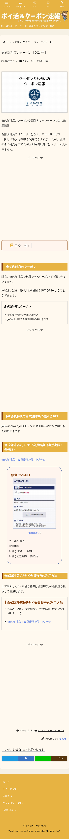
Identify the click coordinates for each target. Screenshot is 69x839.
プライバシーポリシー (14, 803)
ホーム (6, 782)
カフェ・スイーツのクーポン (39, 42)
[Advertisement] (34, 193)
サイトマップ (10, 789)
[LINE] (43, 758)
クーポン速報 (12, 42)
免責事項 (7, 796)
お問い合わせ (10, 810)
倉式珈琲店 (34, 532)
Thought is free (52, 831)
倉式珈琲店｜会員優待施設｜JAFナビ (23, 459)
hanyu (62, 738)
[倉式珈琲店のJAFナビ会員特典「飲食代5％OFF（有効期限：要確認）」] (34, 503)
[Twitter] (10, 758)
